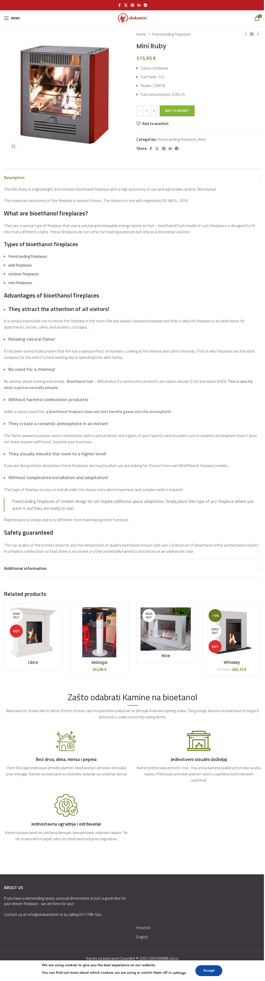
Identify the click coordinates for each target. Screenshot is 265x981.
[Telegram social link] (145, 5)
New (201, 139)
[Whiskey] (232, 632)
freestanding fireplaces (27, 256)
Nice (165, 655)
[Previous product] (245, 34)
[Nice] (166, 629)
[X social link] (125, 5)
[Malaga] (99, 632)
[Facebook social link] (119, 5)
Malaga (99, 662)
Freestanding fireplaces (171, 34)
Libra (33, 662)
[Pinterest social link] (132, 5)
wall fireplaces (20, 265)
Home (141, 34)
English (142, 937)
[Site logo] (132, 18)
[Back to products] (252, 34)
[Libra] (33, 632)
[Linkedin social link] (139, 5)
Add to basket (177, 110)
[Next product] (258, 34)
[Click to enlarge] (13, 146)
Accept (209, 970)
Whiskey (232, 662)
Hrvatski (143, 928)
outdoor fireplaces (23, 274)
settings (179, 972)
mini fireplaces (20, 283)
